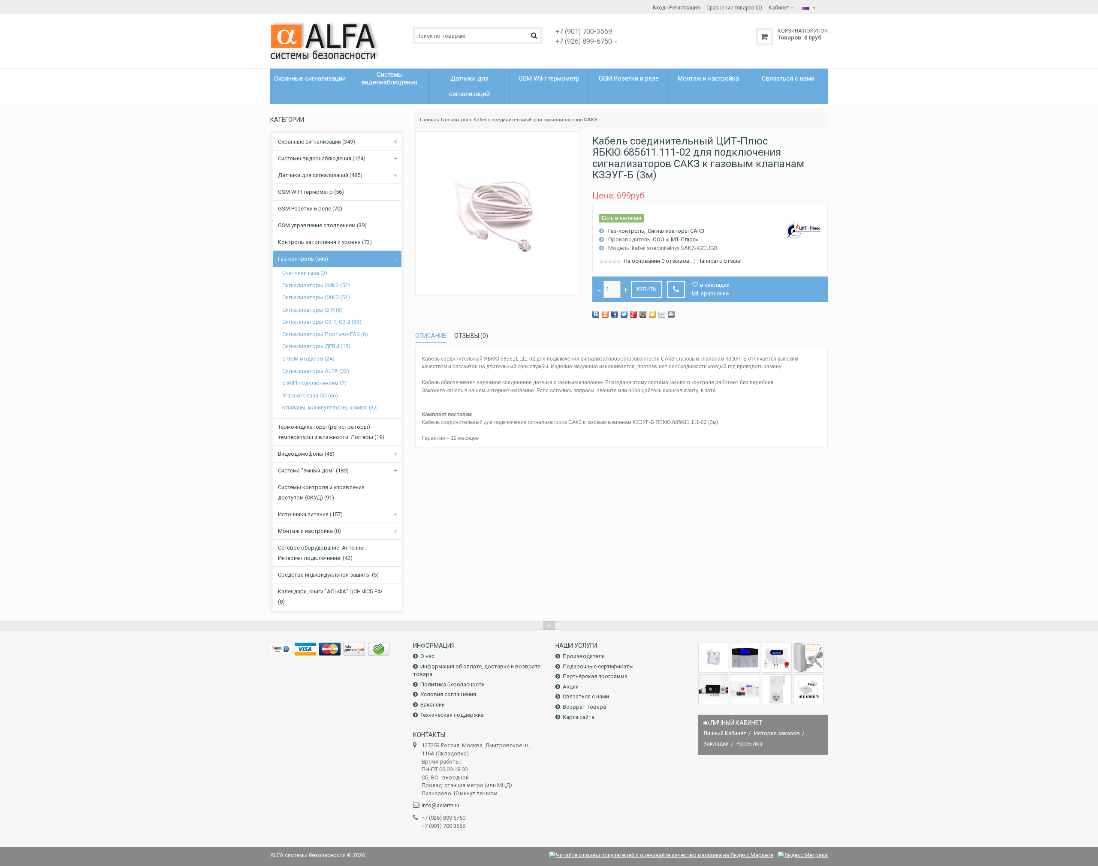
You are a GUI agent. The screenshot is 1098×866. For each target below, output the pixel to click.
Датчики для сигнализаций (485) (320, 175)
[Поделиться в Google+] (633, 314)
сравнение (715, 293)
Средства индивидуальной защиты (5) (328, 574)
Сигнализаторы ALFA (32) (315, 371)
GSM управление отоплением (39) (322, 225)
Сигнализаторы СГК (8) (312, 310)
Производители (584, 656)
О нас (427, 656)
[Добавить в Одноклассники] (605, 314)
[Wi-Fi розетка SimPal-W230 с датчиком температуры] (776, 689)
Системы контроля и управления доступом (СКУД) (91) (321, 492)
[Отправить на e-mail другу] (661, 314)
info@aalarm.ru (440, 805)
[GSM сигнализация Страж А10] (713, 689)
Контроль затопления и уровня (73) (325, 242)
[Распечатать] (671, 314)
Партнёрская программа (595, 676)
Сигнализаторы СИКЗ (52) (316, 285)
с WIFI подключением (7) (314, 383)
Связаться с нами (586, 696)
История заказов (777, 733)
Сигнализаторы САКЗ (676, 231)
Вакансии (432, 704)
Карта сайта (578, 717)
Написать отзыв (719, 261)
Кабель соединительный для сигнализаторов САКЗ (535, 120)
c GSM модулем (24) (308, 358)
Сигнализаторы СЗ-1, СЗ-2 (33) (322, 322)
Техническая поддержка (452, 715)
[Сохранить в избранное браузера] (652, 314)
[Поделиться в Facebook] (614, 314)
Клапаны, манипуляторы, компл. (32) (330, 407)
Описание (430, 335)
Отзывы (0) (471, 335)
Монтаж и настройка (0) (309, 531)
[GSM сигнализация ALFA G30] (745, 657)
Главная (430, 120)
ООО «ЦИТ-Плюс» (675, 239)
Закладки (716, 743)
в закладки (715, 285)
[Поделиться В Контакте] (595, 314)
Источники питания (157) (310, 514)
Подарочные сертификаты (598, 666)
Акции (571, 686)
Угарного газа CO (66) (310, 395)
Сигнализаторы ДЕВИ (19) (316, 346)
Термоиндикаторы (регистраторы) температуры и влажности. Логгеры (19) (331, 432)
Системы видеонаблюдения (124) (321, 158)
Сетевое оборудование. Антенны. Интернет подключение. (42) (322, 552)
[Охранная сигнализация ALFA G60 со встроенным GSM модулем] (745, 689)
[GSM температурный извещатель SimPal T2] (808, 657)
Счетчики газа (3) (304, 273)
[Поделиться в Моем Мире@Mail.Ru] (642, 314)
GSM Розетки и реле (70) (310, 208)
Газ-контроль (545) (303, 259)
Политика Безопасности (452, 684)
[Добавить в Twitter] (624, 314)
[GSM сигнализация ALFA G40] (776, 657)
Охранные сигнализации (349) (316, 141)
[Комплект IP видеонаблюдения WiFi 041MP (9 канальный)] (808, 689)
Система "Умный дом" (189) (313, 470)
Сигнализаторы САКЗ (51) (316, 297)
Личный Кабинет (724, 733)
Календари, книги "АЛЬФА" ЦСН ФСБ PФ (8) (330, 596)
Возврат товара (584, 707)
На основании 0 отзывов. (657, 261)
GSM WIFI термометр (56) (311, 192)
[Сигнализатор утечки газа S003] (713, 657)
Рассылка (749, 743)
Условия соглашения (448, 694)
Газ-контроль (456, 120)
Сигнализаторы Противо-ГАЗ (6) (325, 334)
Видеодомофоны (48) (306, 454)
